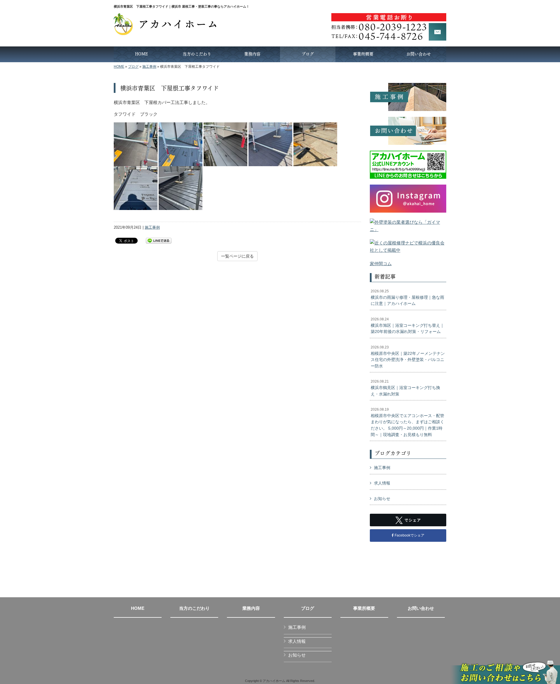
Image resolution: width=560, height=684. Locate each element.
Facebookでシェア (409, 535)
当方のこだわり (194, 608)
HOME (119, 67)
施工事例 (149, 67)
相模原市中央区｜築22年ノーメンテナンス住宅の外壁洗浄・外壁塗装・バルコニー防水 (408, 356)
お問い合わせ (421, 608)
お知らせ (382, 498)
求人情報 (382, 483)
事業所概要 (364, 608)
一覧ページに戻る (237, 256)
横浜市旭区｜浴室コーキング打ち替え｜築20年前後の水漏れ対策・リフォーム (407, 325)
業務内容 (251, 608)
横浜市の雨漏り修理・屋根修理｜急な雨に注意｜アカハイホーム (407, 297)
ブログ (133, 67)
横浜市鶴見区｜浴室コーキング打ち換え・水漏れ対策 (405, 387)
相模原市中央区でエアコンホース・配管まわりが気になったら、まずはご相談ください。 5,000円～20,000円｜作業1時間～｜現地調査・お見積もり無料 (407, 422)
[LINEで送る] (159, 240)
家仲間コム (381, 263)
